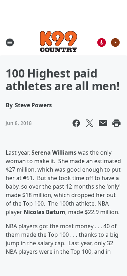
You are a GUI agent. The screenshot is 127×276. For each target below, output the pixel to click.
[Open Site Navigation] (10, 42)
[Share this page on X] (90, 123)
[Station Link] (58, 42)
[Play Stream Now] (115, 42)
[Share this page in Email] (103, 123)
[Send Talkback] (101, 42)
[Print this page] (116, 123)
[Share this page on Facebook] (76, 123)
